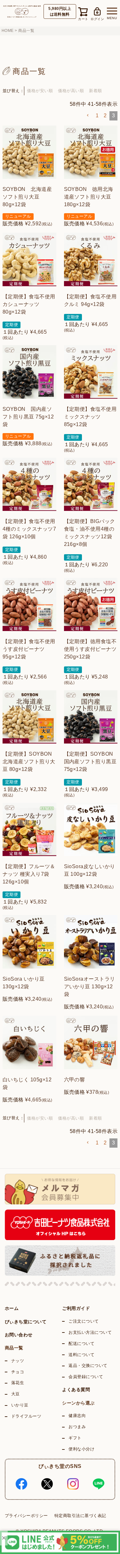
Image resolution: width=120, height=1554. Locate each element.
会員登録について (85, 1377)
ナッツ (17, 1361)
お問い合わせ (19, 1334)
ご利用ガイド (76, 1308)
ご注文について (83, 1321)
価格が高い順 (71, 90)
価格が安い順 (40, 90)
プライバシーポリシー (26, 1515)
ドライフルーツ (26, 1416)
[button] (88, 115)
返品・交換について (87, 1365)
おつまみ (77, 1427)
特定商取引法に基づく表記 (80, 1515)
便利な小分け (81, 1449)
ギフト (74, 1438)
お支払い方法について (90, 1332)
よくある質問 (76, 1389)
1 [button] (97, 115)
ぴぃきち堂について (25, 1321)
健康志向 (77, 1415)
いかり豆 (19, 1405)
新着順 (95, 90)
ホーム (12, 1308)
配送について (81, 1343)
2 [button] (105, 115)
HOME (8, 30)
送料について (81, 1355)
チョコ (17, 1372)
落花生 (17, 1383)
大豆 (15, 1394)
